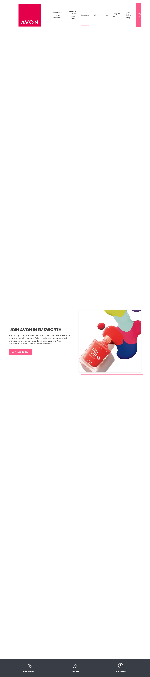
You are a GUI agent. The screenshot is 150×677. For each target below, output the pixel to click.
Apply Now (138, 15)
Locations (85, 15)
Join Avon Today (20, 352)
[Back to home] (30, 15)
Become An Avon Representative (58, 15)
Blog (106, 15)
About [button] (96, 15)
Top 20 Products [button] (117, 15)
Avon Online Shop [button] (128, 15)
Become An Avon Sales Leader (72, 15)
